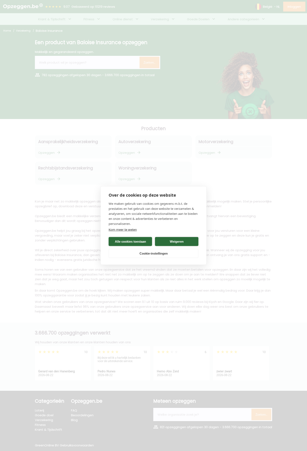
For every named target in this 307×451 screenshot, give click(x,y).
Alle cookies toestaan (130, 241)
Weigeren (177, 241)
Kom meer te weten (123, 229)
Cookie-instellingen (154, 253)
